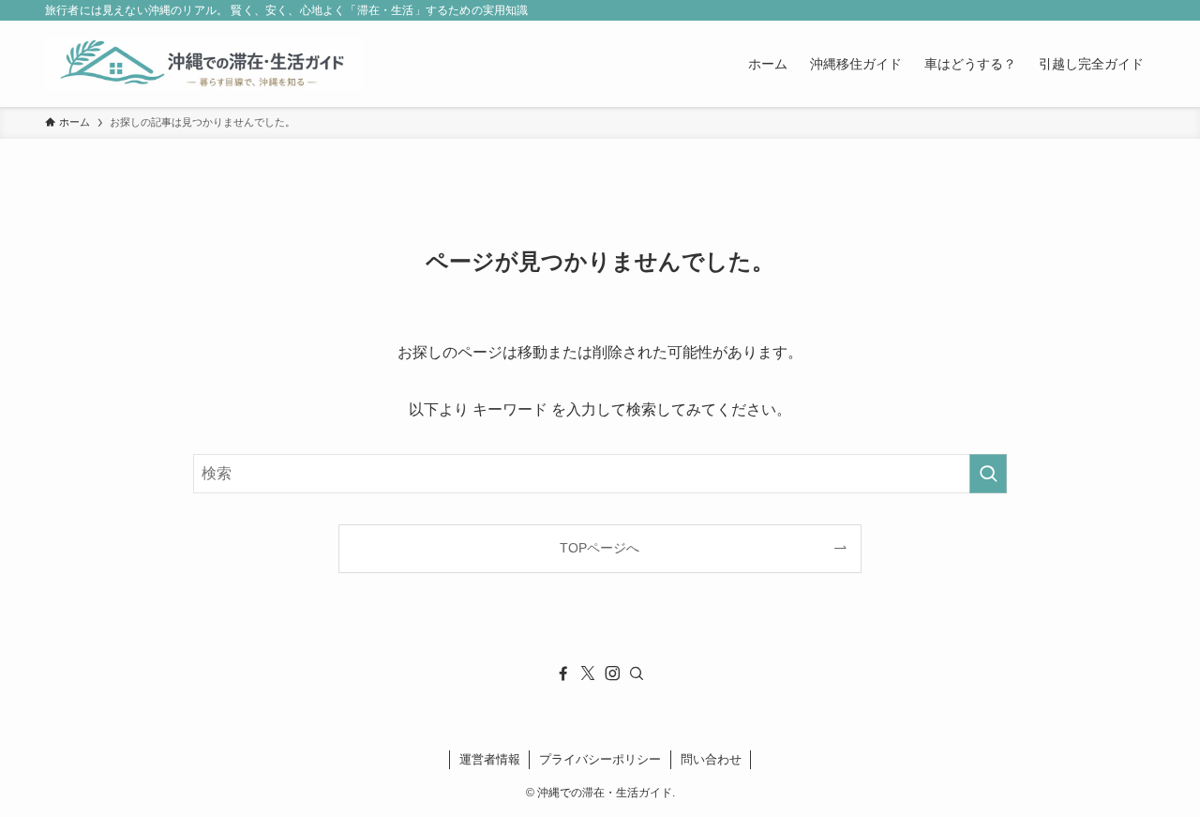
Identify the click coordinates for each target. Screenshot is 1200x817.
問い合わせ (711, 759)
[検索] (636, 673)
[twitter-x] (587, 673)
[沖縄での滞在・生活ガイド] (203, 64)
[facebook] (563, 673)
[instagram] (612, 673)
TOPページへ (599, 547)
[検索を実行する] (988, 473)
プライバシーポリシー (600, 759)
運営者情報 (489, 759)
